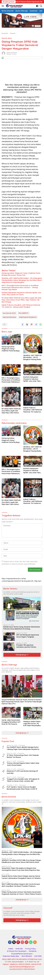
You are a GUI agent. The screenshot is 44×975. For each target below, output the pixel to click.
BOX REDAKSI (27, 956)
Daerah (4, 38)
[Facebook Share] (22, 324)
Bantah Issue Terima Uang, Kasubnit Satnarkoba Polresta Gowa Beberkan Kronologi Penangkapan (21, 628)
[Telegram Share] (36, 324)
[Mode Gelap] (37, 6)
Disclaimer (33, 951)
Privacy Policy (30, 949)
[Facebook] (10, 942)
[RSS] (35, 942)
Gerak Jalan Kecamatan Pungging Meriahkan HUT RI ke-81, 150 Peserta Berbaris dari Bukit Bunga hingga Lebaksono (11, 722)
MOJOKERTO (23, 313)
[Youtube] (26, 942)
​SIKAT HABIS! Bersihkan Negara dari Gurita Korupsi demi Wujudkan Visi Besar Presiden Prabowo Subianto (21, 885)
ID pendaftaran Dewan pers (21, 954)
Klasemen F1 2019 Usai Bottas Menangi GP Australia (22, 772)
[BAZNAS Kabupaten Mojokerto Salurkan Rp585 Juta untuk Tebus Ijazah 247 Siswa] (32, 369)
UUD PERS (38, 956)
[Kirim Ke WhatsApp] (40, 324)
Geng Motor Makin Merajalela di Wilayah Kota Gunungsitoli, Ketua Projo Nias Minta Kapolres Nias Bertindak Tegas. (21, 869)
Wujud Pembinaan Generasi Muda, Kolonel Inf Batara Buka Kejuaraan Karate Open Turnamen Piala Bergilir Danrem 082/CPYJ (22, 702)
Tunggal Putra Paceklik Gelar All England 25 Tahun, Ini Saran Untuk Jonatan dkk (23, 780)
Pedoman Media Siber (11, 956)
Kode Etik (19, 949)
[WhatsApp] (30, 942)
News (10, 38)
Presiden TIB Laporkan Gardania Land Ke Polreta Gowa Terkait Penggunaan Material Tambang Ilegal (26, 646)
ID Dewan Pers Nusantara (16, 951)
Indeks (10, 949)
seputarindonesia (11, 52)
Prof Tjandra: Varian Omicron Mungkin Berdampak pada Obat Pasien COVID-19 (22, 788)
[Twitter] (14, 942)
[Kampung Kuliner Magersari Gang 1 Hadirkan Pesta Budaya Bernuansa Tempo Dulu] (11, 339)
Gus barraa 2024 (9, 313)
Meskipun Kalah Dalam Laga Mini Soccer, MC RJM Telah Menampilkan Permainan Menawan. (32, 724)
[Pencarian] (41, 6)
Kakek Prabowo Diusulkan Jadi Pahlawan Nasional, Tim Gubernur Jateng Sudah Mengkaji (21, 306)
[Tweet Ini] (27, 324)
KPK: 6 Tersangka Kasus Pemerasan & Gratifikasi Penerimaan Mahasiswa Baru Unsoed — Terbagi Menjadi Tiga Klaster (20, 287)
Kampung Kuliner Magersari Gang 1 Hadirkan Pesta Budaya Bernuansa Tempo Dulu (21, 274)
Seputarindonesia (9, 317)
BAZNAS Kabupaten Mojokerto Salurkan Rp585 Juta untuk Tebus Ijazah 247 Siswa (21, 294)
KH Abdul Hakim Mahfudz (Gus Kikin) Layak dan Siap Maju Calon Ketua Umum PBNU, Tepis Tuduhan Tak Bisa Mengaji (21, 300)
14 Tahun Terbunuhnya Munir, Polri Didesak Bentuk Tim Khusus (23, 756)
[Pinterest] (18, 942)
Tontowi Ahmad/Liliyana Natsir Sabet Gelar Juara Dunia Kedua (23, 764)
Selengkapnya (21, 655)
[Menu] (3, 6)
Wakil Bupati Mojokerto (28, 317)
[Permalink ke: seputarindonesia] (3, 53)
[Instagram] (22, 942)
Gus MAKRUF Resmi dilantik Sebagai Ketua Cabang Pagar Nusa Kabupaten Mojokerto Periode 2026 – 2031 (23, 748)
